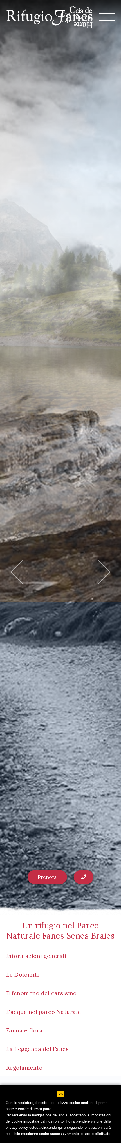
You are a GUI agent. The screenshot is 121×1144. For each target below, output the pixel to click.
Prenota (47, 877)
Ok (61, 1093)
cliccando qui (52, 1127)
